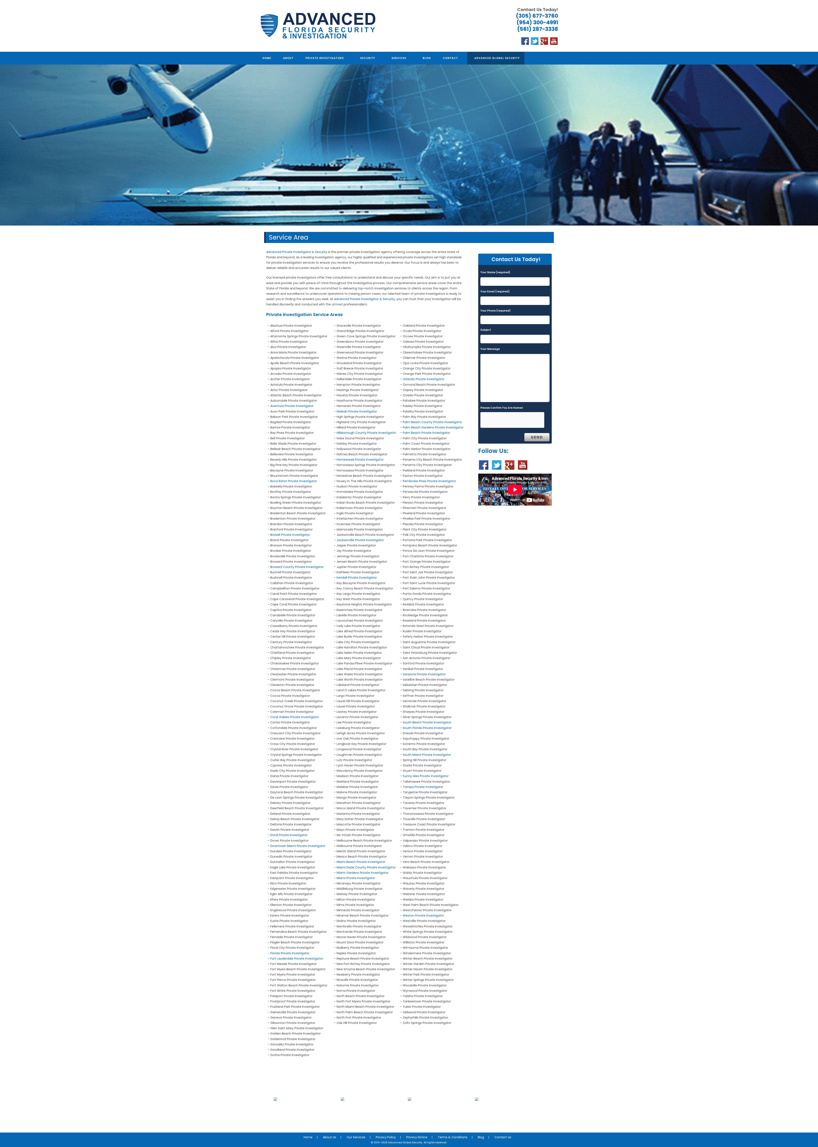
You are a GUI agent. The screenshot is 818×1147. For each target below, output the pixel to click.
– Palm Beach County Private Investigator (431, 422)
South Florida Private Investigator (427, 728)
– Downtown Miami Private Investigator (296, 846)
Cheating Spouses (371, 1119)
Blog (481, 1137)
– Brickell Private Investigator (289, 535)
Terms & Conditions (452, 1137)
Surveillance (438, 1119)
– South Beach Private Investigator (425, 722)
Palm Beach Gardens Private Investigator (433, 427)
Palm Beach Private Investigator (426, 433)
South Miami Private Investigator (427, 755)
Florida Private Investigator (290, 953)
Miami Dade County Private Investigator (366, 867)
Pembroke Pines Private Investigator (429, 481)
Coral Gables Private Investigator (294, 717)
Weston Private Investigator (423, 915)
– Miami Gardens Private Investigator (361, 873)
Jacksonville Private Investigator (360, 540)
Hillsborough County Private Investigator (366, 433)
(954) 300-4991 (537, 22)
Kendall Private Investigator (357, 577)
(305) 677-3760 (537, 16)
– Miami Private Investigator (354, 878)
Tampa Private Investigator (423, 787)
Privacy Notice (416, 1137)
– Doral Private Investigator (288, 835)
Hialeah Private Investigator (357, 411)
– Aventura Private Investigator (291, 406)
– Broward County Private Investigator (296, 567)
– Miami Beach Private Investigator (359, 862)
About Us (329, 1137)
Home (308, 1137)
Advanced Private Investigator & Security (296, 252)
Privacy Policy (386, 1137)
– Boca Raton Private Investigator (292, 481)
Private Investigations (304, 1119)
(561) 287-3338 (537, 29)
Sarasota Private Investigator (424, 674)
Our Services (356, 1137)
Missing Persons (505, 1119)
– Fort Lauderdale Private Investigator (295, 958)
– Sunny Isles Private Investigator (424, 776)
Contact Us (502, 1137)
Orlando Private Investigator (423, 379)
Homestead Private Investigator (360, 459)
